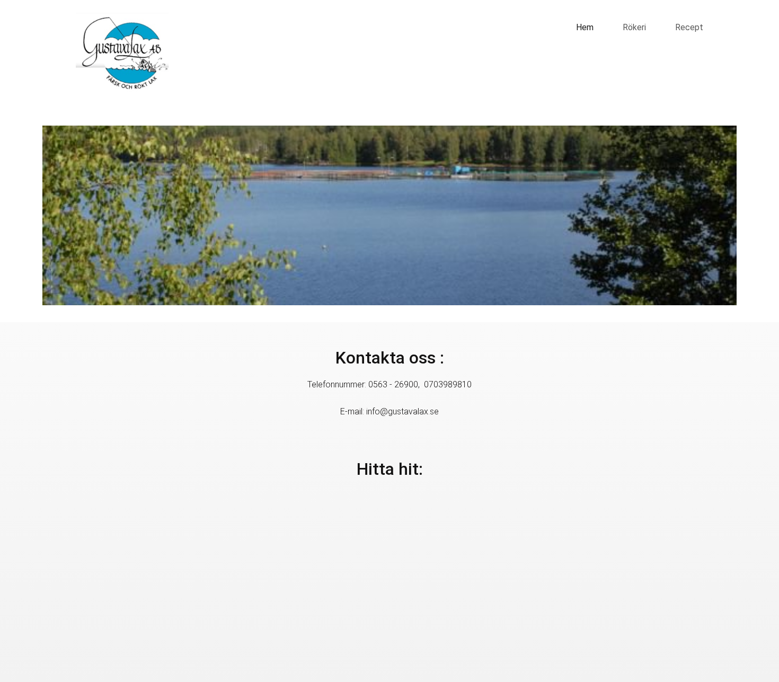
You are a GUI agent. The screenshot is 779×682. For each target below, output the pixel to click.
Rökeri (634, 27)
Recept (689, 27)
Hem (585, 27)
